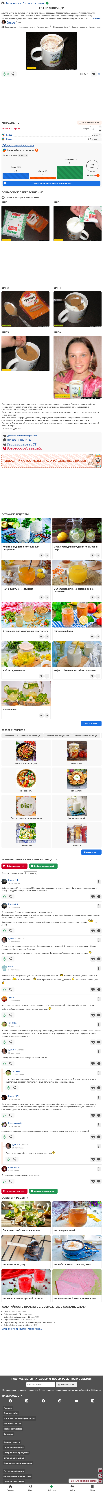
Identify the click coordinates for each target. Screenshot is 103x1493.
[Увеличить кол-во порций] (100, 126)
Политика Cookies (12, 1423)
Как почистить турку (14, 1264)
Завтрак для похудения (58, 736)
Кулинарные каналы (13, 1481)
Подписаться (67, 1384)
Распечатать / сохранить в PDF (21, 444)
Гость (10, 966)
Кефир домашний (76, 818)
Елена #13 (13, 880)
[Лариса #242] (4, 1169)
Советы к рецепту (79, 27)
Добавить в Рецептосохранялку (22, 436)
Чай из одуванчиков (14, 670)
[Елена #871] (4, 1097)
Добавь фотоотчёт (16, 866)
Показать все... (91, 852)
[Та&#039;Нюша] (4, 1024)
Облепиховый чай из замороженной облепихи (74, 590)
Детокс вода (9, 709)
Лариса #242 (14, 1167)
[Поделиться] (100, 1476)
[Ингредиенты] (100, 1470)
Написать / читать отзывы (19, 440)
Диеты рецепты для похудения (26, 818)
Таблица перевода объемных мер (18, 145)
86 (99, 74)
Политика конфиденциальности (19, 1418)
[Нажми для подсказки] (36, 150)
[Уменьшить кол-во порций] (100, 130)
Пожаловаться (10, 27)
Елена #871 (13, 1096)
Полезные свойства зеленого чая (21, 1230)
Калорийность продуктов (16, 1453)
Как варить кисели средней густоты (23, 1298)
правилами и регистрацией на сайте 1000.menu (79, 1390)
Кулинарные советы (13, 1447)
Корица (9, 139)
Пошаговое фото (61, 26)
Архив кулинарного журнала (17, 1463)
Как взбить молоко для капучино (72, 1264)
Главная (7, 1408)
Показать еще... (91, 723)
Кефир (9, 135)
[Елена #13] (4, 881)
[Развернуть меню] (100, 1481)
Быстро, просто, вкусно (26, 763)
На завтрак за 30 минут (86, 736)
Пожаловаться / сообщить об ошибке (24, 448)
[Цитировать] (93, 896)
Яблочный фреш (63, 631)
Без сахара (76, 763)
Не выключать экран (91, 123)
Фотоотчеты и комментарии (17, 1476)
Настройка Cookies (12, 1429)
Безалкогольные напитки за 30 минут (22, 736)
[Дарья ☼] (4, 940)
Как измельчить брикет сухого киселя (75, 1298)
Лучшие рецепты (11, 1442)
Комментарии (44, 26)
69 (8, 74)
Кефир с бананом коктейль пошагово (74, 670)
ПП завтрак (26, 845)
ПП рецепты (26, 791)
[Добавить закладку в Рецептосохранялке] (94, 74)
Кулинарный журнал (13, 1458)
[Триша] (4, 999)
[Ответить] (99, 896)
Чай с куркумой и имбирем (18, 589)
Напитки (77, 845)
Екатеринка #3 (14, 1123)
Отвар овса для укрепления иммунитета (25, 631)
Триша (11, 997)
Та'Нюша (12, 1023)
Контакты (8, 1434)
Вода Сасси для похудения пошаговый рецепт (76, 548)
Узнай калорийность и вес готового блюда (52, 183)
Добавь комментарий (44, 866)
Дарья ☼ (11, 22)
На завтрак (76, 791)
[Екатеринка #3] (4, 1124)
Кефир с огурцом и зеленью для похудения (21, 548)
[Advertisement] (51, 96)
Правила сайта (10, 1413)
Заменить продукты (10, 128)
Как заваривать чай (64, 1230)
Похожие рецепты (27, 27)
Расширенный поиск (13, 1471)
